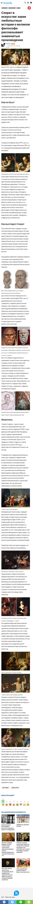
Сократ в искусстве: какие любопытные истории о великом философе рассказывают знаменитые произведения (15, 26)
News (18, 8)
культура (5, 787)
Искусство (12, 8)
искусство (15, 787)
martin (8, 43)
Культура (4, 8)
